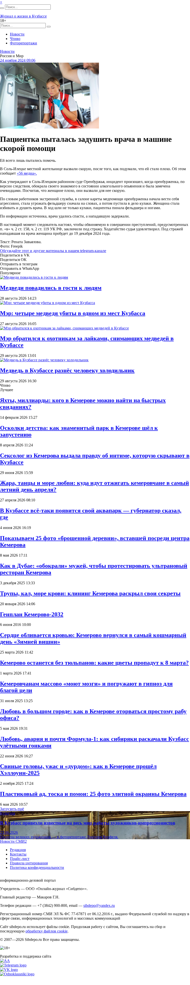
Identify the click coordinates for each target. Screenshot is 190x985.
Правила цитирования (29, 863)
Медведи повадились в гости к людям (50, 288)
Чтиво (15, 38)
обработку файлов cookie (46, 931)
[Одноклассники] (17, 974)
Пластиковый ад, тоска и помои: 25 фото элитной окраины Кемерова (93, 794)
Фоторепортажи (23, 43)
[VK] (9, 969)
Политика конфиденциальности (37, 867)
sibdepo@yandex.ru (99, 905)
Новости (17, 34)
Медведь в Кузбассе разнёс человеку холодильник (67, 370)
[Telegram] (13, 965)
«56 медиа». (27, 173)
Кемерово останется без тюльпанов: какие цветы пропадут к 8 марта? (94, 662)
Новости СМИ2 (13, 841)
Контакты (18, 854)
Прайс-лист (19, 859)
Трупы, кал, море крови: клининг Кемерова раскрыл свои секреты (90, 593)
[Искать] (2, 8)
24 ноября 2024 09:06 (17, 60)
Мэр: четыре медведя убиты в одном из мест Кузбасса (72, 313)
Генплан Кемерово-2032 (31, 614)
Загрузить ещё (12, 809)
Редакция (18, 850)
